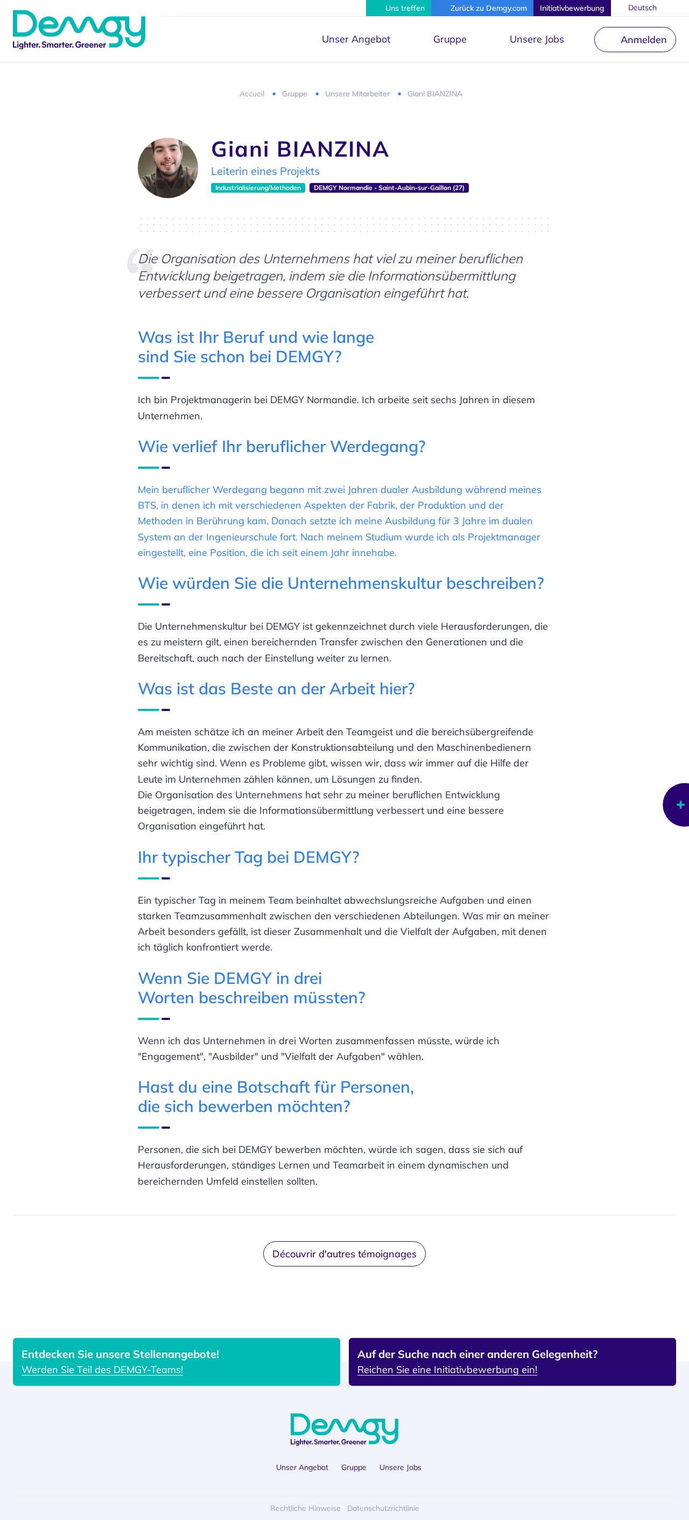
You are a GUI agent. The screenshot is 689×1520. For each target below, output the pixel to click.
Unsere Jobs (537, 39)
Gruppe (450, 39)
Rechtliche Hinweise (305, 1508)
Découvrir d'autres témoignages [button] (344, 1254)
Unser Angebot (356, 39)
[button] (398, 8)
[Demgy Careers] (79, 29)
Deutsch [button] (642, 7)
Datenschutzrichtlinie (383, 1508)
